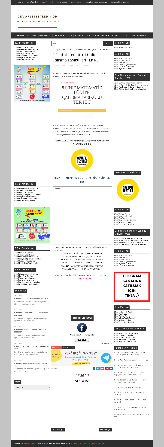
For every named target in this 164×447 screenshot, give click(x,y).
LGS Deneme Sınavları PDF (39, 35)
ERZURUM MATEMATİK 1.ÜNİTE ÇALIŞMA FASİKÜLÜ (82, 260)
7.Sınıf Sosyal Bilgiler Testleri (125, 262)
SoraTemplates (29, 443)
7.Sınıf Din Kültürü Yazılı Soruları (26, 263)
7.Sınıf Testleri (61, 2)
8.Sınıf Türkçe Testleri (122, 316)
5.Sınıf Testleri (32, 2)
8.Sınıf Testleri (76, 2)
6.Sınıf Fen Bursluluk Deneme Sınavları (128, 242)
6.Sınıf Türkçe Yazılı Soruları (24, 190)
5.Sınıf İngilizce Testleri (122, 68)
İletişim (94, 443)
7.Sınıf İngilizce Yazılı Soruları (25, 261)
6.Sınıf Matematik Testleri (124, 216)
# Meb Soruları (68, 347)
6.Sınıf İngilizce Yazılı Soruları (25, 196)
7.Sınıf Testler (137, 35)
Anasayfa (19, 2)
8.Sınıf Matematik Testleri (124, 312)
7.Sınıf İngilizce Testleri (122, 264)
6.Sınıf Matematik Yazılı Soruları (26, 188)
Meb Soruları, (84, 65)
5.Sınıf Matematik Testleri (124, 58)
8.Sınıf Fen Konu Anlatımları (96, 2)
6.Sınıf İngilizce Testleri (122, 222)
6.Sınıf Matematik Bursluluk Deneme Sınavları (131, 240)
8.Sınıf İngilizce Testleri (122, 320)
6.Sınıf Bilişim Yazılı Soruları (24, 201)
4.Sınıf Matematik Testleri (124, 47)
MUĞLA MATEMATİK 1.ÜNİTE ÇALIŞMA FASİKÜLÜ (82, 263)
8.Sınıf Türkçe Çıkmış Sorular (125, 337)
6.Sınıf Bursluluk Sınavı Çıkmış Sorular (128, 238)
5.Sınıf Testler (100, 35)
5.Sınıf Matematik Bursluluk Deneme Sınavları (131, 85)
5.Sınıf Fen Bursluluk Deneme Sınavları (128, 87)
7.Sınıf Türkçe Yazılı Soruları (24, 255)
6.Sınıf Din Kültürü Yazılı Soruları (26, 199)
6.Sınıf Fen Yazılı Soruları (23, 193)
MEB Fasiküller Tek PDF (120, 2)
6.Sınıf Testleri (47, 2)
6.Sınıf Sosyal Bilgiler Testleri (125, 220)
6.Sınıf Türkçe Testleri (122, 214)
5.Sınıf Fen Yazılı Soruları (23, 47)
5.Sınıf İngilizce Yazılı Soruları (25, 57)
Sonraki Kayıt (58, 429)
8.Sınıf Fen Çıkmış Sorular (123, 335)
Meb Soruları (66, 49)
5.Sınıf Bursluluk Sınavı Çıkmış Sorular (128, 83)
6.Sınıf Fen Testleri (121, 218)
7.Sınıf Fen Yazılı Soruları (23, 253)
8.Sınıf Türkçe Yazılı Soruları (24, 278)
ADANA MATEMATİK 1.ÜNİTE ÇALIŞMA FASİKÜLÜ (82, 253)
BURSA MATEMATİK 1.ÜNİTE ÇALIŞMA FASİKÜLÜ (82, 256)
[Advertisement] (32, 142)
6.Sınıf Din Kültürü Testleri (124, 224)
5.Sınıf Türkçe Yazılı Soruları (24, 51)
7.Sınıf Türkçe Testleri (122, 260)
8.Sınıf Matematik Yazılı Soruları (26, 274)
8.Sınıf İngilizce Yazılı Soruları (25, 280)
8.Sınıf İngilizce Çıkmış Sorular (125, 341)
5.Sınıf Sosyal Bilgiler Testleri (125, 65)
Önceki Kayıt (105, 429)
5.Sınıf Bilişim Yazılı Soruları (24, 59)
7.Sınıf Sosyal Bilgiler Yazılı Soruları (27, 259)
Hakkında (86, 443)
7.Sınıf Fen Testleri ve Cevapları (128, 387)
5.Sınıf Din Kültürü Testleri (124, 66)
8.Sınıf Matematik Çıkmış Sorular (126, 333)
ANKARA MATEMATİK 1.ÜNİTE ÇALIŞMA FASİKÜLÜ (82, 269)
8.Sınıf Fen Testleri (121, 314)
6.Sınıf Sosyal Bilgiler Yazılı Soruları (27, 194)
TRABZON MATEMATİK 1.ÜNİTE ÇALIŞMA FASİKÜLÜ (82, 266)
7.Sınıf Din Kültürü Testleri (124, 266)
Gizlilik (101, 443)
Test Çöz (77, 443)
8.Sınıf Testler (82, 35)
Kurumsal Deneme (62, 35)
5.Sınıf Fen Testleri (121, 62)
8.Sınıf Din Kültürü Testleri (124, 322)
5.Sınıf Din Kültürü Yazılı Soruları (26, 55)
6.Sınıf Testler (119, 35)
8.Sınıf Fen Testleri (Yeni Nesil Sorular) (131, 360)
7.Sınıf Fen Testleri (121, 257)
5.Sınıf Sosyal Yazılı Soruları (24, 53)
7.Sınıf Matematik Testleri (124, 255)
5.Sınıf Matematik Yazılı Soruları (26, 49)
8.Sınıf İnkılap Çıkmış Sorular (124, 339)
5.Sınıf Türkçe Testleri (122, 60)
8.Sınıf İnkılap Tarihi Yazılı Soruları (27, 282)
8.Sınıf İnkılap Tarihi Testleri (124, 318)
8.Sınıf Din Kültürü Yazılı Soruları (26, 284)
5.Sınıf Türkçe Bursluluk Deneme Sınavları (130, 89)
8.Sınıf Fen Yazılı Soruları (23, 276)
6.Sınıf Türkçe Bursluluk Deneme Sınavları (130, 244)
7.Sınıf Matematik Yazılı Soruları (26, 257)
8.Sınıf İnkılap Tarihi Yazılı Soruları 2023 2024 (31, 298)
